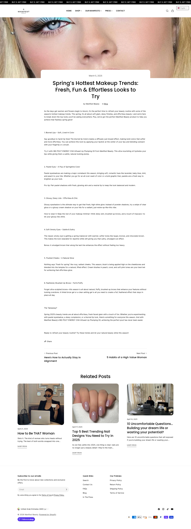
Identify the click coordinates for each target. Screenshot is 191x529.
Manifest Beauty (31, 514)
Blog (106, 104)
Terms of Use (47, 495)
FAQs (85, 489)
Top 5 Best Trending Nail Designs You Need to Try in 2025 (92, 435)
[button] (183, 8)
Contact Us (87, 484)
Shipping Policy (116, 489)
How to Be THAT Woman (36, 433)
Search (86, 480)
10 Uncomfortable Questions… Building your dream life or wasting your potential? (150, 428)
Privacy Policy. (59, 495)
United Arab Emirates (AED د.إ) (33, 509)
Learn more (22, 446)
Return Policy (115, 484)
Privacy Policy (116, 480)
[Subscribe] (66, 489)
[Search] (167, 11)
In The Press (88, 497)
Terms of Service (117, 493)
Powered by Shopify (47, 514)
